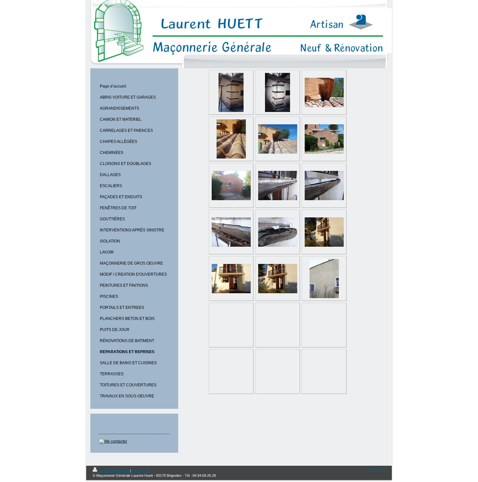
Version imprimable (114, 471)
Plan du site (141, 471)
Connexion (376, 470)
